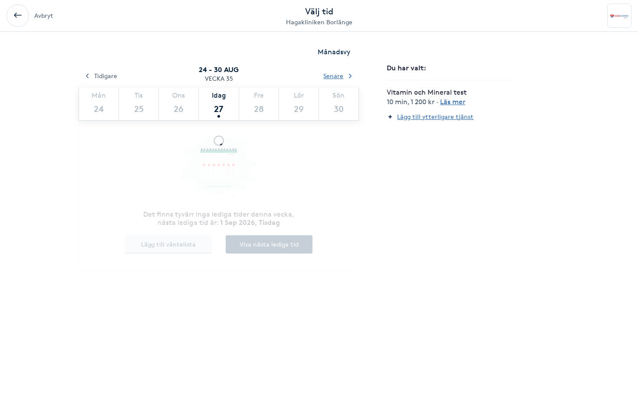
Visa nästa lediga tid (269, 244)
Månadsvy (334, 52)
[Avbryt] (18, 15)
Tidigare (105, 75)
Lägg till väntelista (168, 244)
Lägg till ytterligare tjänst (435, 116)
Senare (333, 75)
